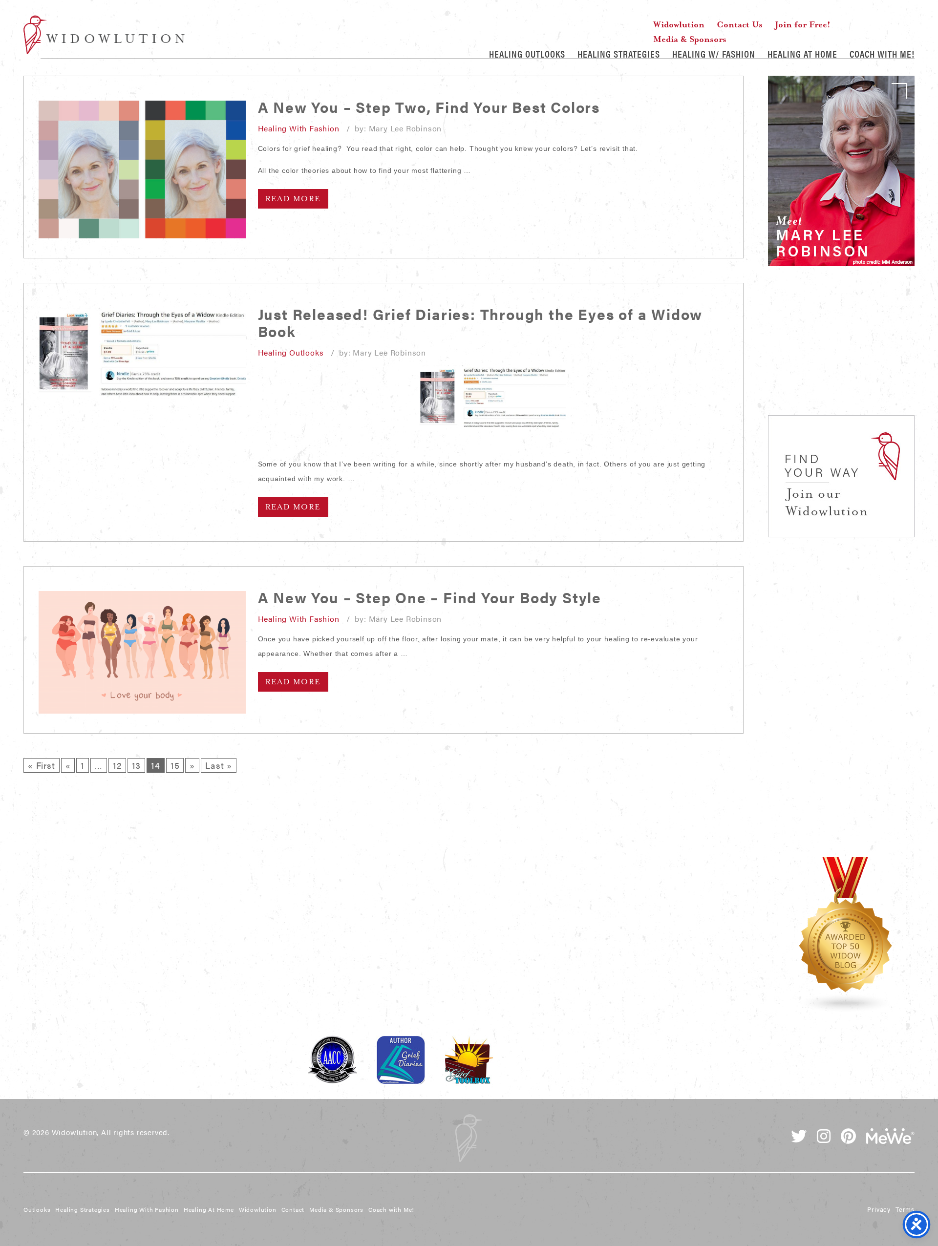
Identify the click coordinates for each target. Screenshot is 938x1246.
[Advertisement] (841, 352)
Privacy (879, 1209)
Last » (218, 765)
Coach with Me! (882, 53)
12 (117, 765)
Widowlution (104, 35)
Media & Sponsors (689, 39)
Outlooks (36, 1209)
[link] (841, 171)
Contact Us (740, 24)
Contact (293, 1209)
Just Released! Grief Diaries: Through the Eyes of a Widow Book (480, 322)
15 (175, 765)
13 (136, 765)
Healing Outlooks (527, 53)
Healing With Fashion (299, 128)
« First (41, 765)
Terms (905, 1209)
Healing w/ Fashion (713, 53)
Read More (293, 199)
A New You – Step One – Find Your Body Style (429, 597)
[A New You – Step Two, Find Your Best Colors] (142, 169)
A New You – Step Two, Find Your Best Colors (429, 106)
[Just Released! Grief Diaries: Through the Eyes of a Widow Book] (142, 352)
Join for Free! (803, 24)
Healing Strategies (618, 53)
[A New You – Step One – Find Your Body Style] (142, 652)
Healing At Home (802, 53)
